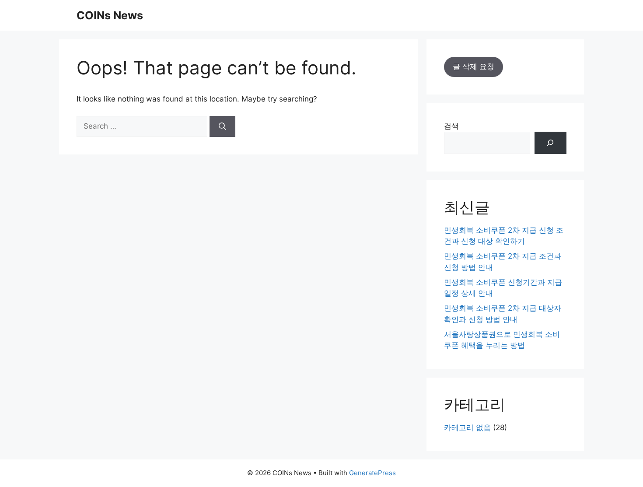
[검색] (550, 143)
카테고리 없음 (467, 427)
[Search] (222, 126)
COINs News (110, 15)
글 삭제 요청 (473, 66)
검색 (451, 126)
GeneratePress (372, 473)
